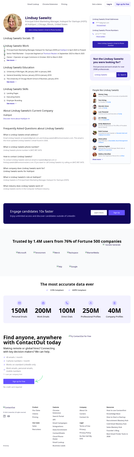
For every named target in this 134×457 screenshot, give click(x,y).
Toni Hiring (102, 100)
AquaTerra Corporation (105, 150)
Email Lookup (33, 4)
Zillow (122, 156)
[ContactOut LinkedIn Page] (4, 429)
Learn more (98, 212)
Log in (109, 4)
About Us (83, 410)
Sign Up (117, 212)
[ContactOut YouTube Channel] (8, 429)
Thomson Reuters (50, 53)
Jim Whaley (102, 118)
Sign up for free (122, 4)
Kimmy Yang (103, 94)
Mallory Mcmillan (104, 154)
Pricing (64, 4)
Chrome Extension (50, 4)
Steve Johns (102, 139)
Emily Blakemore (104, 124)
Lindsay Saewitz (38, 18)
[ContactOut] (13, 4)
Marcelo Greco (103, 106)
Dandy (109, 102)
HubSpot (63, 50)
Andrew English (104, 146)
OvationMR (106, 120)
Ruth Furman (103, 131)
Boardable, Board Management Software (113, 141)
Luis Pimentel (103, 112)
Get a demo (97, 4)
